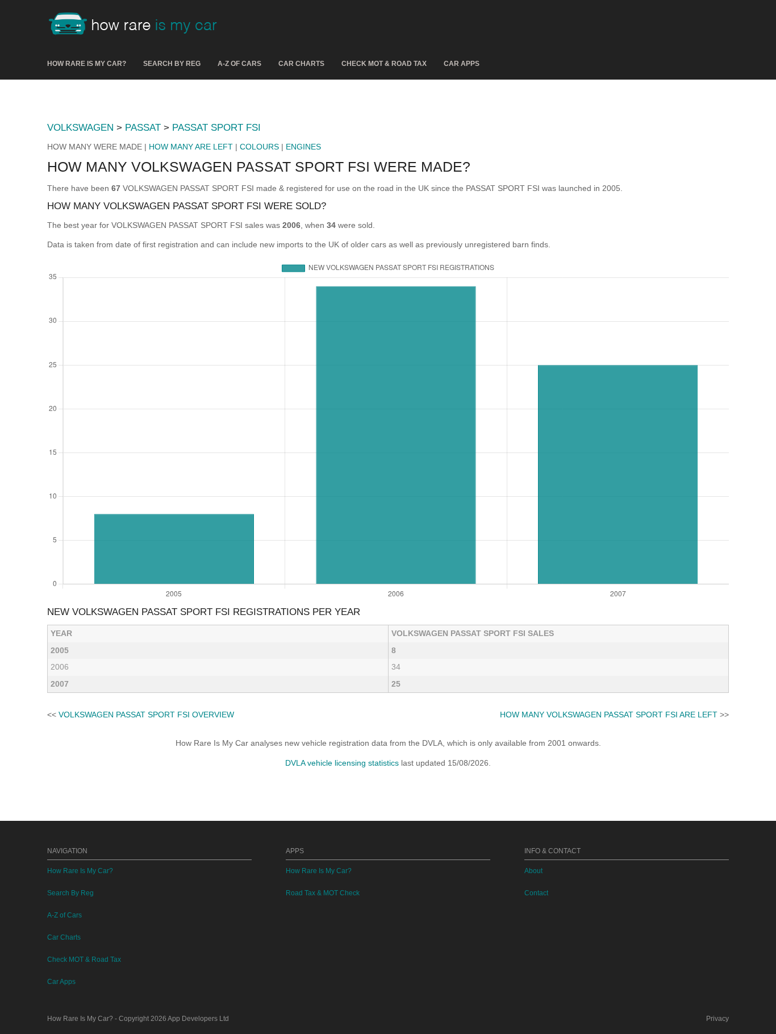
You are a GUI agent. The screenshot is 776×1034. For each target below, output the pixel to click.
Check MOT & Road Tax (384, 64)
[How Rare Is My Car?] (138, 25)
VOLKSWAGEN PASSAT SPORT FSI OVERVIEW (146, 714)
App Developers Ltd (198, 1019)
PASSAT (143, 127)
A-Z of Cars (239, 64)
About (533, 871)
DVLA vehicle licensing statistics (342, 762)
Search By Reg (172, 64)
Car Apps (461, 64)
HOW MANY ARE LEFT (191, 146)
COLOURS (259, 146)
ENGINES (303, 146)
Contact (536, 893)
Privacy (717, 1019)
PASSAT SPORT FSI (216, 127)
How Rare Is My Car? (86, 64)
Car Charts (301, 64)
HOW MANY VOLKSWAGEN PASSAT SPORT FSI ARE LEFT (608, 714)
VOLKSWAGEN (80, 127)
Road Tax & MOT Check (323, 893)
